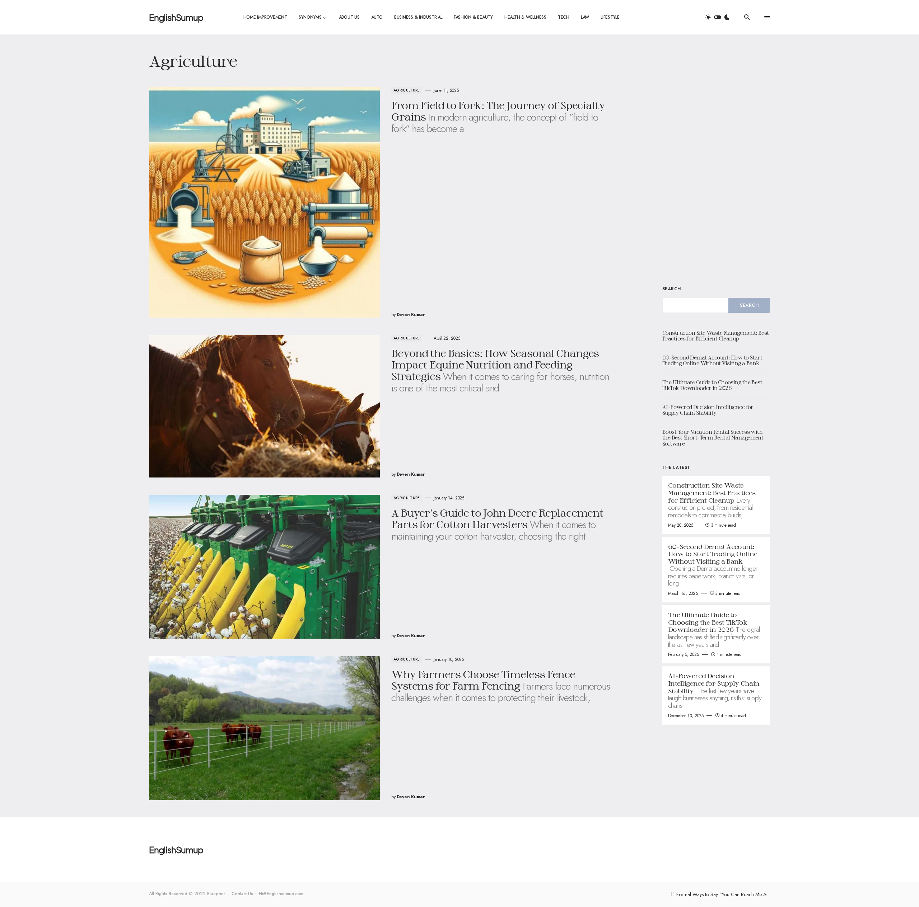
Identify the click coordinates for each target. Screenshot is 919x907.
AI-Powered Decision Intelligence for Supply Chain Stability (708, 410)
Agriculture (406, 90)
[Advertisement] (716, 159)
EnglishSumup (176, 17)
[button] (717, 17)
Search (671, 289)
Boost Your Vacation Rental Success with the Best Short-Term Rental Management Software (712, 437)
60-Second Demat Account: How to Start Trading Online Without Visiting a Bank (712, 360)
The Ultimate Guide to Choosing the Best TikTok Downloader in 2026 (712, 385)
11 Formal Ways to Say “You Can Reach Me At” (720, 894)
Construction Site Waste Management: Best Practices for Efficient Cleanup (715, 336)
